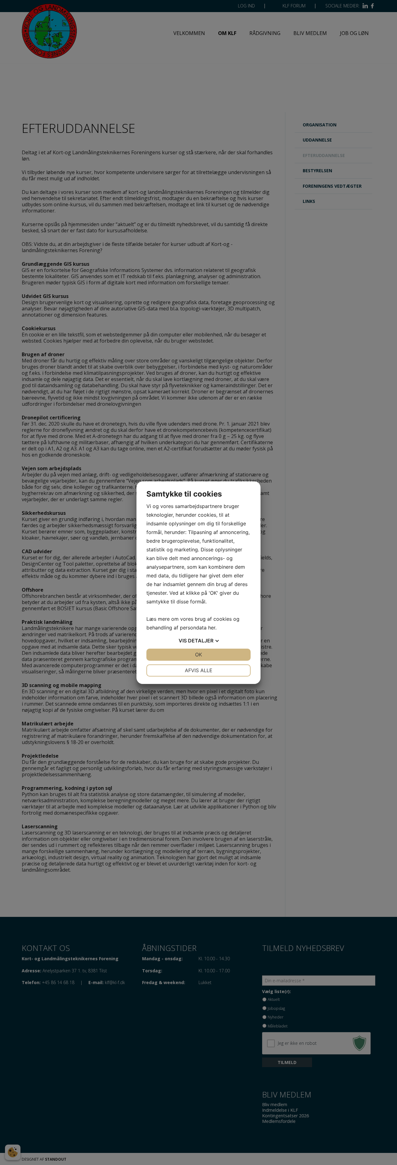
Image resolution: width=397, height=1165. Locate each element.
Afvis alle (198, 670)
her (211, 627)
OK (198, 654)
